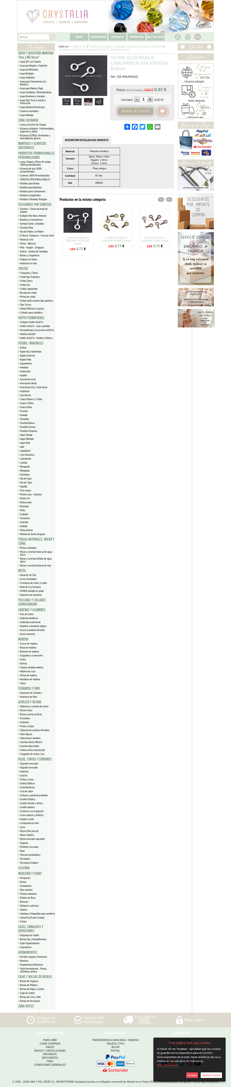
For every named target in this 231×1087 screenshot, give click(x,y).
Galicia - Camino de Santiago (34, 251)
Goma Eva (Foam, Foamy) (32, 917)
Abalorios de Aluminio (31, 595)
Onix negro (25, 490)
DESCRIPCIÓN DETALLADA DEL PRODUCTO (87, 140)
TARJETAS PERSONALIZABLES (35, 179)
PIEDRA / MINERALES (30, 343)
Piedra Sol (25, 498)
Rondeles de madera (30, 679)
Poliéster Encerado (29, 847)
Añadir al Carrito (135, 111)
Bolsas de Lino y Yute (30, 997)
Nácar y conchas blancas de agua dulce (36, 553)
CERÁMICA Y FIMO (29, 689)
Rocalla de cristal (28, 292)
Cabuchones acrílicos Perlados (34, 730)
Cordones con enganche (32, 811)
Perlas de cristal (27, 296)
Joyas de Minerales (29, 69)
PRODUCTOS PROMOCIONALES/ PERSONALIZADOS (36, 155)
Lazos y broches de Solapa (33, 124)
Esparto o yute (27, 819)
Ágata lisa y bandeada (30, 351)
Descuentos (50, 1058)
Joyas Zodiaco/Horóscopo (32, 107)
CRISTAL (23, 269)
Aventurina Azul (28, 379)
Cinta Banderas (27, 787)
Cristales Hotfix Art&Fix (31, 322)
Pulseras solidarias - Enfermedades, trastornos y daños (37, 130)
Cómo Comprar (50, 1043)
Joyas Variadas (26, 115)
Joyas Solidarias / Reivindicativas (35, 92)
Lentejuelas (25, 885)
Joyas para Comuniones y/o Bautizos (33, 83)
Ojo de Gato (26, 478)
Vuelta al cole (26, 239)
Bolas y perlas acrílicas (31, 714)
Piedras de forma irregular (32, 534)
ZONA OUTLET (26, 1006)
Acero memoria (27, 634)
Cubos (23, 659)
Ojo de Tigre (26, 482)
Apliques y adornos (29, 905)
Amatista (24, 367)
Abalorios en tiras (28, 263)
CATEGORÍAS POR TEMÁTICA (34, 205)
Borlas (23, 882)
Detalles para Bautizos (31, 187)
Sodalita (24, 514)
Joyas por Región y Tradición (33, 65)
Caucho (23, 775)
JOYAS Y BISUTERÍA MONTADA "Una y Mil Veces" (36, 55)
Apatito (23, 375)
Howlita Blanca (27, 423)
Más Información (167, 1065)
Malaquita (25, 470)
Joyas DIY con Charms (30, 61)
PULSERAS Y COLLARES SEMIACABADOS (32, 602)
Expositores (25, 947)
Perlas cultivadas (28, 547)
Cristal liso (25, 284)
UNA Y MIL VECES (155, 37)
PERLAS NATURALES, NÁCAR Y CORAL (36, 541)
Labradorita (25, 458)
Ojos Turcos (25, 304)
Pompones (25, 878)
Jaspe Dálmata (27, 439)
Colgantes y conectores (31, 655)
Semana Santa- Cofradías (32, 223)
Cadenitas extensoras (30, 622)
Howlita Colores (28, 427)
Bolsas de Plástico (29, 985)
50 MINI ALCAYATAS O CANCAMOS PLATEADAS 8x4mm (69, 240)
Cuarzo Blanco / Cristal (31, 399)
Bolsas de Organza (29, 981)
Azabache (25, 391)
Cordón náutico (27, 807)
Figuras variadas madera (31, 667)
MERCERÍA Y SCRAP (30, 874)
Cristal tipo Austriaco (30, 277)
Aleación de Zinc (28, 575)
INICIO (79, 37)
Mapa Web (50, 1040)
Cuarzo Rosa (26, 407)
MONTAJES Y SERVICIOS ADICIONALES (32, 146)
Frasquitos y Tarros (29, 273)
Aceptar (192, 1075)
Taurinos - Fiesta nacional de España (34, 210)
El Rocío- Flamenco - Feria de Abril (37, 235)
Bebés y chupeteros (29, 255)
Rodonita (24, 506)
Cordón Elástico (27, 799)
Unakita (23, 526)
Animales (24, 722)
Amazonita (25, 371)
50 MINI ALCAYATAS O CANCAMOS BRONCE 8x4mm (107, 239)
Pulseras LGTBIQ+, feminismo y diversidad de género (35, 136)
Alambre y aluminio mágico (33, 626)
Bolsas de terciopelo (30, 1001)
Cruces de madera (28, 643)
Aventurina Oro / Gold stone (33, 387)
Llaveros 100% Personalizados (35, 175)
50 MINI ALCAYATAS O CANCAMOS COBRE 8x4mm (146, 239)
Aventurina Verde (28, 383)
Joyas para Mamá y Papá (31, 88)
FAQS (50, 1061)
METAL (22, 571)
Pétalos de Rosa (27, 897)
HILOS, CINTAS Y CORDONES (35, 759)
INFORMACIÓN (98, 37)
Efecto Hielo (26, 710)
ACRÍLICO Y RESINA (29, 702)
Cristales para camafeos (31, 312)
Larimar (23, 462)
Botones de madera (29, 651)
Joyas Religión (27, 73)
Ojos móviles (26, 889)
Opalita (23, 486)
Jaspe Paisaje (26, 435)
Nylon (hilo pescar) (29, 831)
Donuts (23, 663)
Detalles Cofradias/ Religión (33, 199)
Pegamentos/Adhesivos (31, 964)
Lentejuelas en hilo (29, 823)
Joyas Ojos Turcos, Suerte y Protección (33, 101)
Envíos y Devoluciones (50, 1050)
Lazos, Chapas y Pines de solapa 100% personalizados (35, 163)
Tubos (23, 683)
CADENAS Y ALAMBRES (31, 610)
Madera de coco (28, 671)
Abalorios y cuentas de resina (34, 706)
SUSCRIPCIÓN (136, 37)
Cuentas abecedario (29, 746)
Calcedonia (25, 395)
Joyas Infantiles (27, 77)
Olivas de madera (28, 675)
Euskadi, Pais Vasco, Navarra (33, 215)
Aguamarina (26, 363)
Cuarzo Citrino (27, 403)
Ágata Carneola (27, 355)
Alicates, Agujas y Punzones (33, 956)
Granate (24, 415)
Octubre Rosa (26, 227)
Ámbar (23, 347)
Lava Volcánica (27, 454)
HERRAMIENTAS (27, 952)
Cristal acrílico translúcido (32, 750)
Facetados (25, 718)
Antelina (24, 771)
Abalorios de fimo (28, 696)
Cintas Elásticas (27, 783)
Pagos (50, 1047)
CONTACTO (117, 37)
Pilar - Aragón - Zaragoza (32, 247)
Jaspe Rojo (25, 442)
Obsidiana (25, 474)
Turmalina (25, 518)
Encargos (50, 1054)
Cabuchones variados (30, 738)
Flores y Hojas (27, 726)
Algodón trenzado (29, 767)
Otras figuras (26, 734)
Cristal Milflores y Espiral (32, 308)
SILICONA (24, 868)
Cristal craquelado (29, 288)
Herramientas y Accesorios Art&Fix (37, 330)
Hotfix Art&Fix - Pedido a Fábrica (36, 338)
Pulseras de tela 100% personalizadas (31, 170)
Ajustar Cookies (211, 1075)
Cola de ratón (26, 791)
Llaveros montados (29, 111)
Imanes (23, 909)
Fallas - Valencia (28, 243)
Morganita (25, 466)
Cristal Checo (26, 280)
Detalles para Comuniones (32, 191)
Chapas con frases (28, 259)
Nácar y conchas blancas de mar (35, 565)
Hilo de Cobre (27, 614)
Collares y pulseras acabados (34, 795)
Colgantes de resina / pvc (32, 754)
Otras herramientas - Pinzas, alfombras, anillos (33, 970)
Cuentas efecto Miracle (31, 742)
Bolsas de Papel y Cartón (32, 989)
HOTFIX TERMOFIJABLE (31, 318)
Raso (22, 850)
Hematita (24, 419)
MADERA (23, 639)
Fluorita (24, 411)
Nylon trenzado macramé (32, 839)
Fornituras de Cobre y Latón (33, 583)
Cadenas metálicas (29, 618)
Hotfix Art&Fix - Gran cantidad (35, 326)
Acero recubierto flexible (32, 630)
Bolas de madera (28, 647)
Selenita (24, 522)
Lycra (22, 827)
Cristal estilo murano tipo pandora (36, 300)
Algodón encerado (29, 763)
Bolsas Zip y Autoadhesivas (33, 939)
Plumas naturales (28, 893)
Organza (24, 843)
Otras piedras (26, 530)
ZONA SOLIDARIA (28, 120)
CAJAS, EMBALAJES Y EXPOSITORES (30, 929)
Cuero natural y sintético (32, 815)
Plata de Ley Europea (30, 587)
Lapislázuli (25, 450)
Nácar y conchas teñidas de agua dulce (36, 560)
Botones (24, 901)
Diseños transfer (28, 334)
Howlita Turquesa (28, 431)
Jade (22, 446)
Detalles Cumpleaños (30, 195)
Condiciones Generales (50, 1065)
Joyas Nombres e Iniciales (32, 96)
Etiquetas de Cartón (29, 935)
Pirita (22, 510)
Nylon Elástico (27, 835)
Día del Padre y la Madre (32, 231)
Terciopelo (25, 858)
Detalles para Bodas (29, 183)
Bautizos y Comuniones (31, 219)
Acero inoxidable (28, 579)
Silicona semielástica (30, 854)
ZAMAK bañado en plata (32, 591)
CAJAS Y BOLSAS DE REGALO (35, 977)
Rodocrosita (25, 502)
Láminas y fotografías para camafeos (37, 913)
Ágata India (25, 359)
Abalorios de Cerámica (31, 692)
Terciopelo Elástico (29, 862)
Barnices (24, 960)
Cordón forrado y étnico (31, 803)
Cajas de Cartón (27, 993)
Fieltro (23, 921)
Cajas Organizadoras (29, 943)
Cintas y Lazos (27, 779)
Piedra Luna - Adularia (31, 494)
